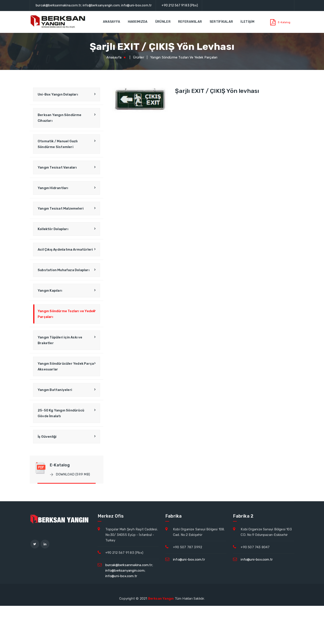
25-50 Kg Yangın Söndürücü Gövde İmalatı (61, 413)
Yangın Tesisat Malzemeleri (61, 208)
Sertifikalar (221, 22)
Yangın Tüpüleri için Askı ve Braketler (60, 340)
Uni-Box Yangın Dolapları (58, 94)
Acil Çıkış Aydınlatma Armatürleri (65, 250)
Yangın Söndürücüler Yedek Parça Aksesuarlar (66, 366)
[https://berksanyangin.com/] (58, 22)
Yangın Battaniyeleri (55, 390)
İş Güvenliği (47, 437)
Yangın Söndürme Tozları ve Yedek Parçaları (183, 57)
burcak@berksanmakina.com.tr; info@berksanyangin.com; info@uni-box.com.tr (94, 5)
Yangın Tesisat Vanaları (57, 167)
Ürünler (163, 22)
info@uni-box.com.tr (189, 559)
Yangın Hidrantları (53, 188)
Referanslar (190, 22)
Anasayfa (111, 22)
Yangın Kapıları (50, 291)
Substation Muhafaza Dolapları (63, 270)
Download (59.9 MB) (72, 474)
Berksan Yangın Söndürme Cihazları (60, 118)
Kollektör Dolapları (53, 229)
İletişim (247, 22)
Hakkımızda (138, 22)
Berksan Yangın (161, 599)
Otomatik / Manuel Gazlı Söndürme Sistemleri (58, 144)
